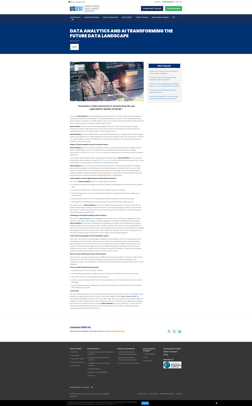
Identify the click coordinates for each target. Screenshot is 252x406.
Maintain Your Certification (97, 372)
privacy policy (119, 404)
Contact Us (75, 365)
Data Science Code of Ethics (129, 363)
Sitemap (179, 394)
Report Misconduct (167, 394)
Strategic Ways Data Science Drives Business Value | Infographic (162, 78)
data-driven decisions (95, 152)
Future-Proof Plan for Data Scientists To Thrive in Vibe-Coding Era (164, 72)
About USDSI (127, 17)
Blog (145, 357)
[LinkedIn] (179, 331)
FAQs (165, 354)
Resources (148, 361)
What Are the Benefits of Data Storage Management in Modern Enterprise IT (163, 97)
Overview (74, 352)
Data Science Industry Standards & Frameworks (128, 359)
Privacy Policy (153, 394)
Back (74, 47)
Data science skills (128, 296)
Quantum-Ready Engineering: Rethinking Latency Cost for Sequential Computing (164, 85)
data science (84, 218)
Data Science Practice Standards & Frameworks (128, 353)
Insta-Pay (91, 376)
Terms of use (142, 394)
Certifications (75, 17)
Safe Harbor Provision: (79, 387)
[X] (174, 331)
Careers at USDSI (77, 359)
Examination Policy (92, 17)
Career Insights (149, 354)
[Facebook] (169, 331)
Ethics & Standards (110, 17)
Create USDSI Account (152, 8)
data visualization (104, 160)
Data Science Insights (160, 17)
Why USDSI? (75, 355)
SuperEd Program (94, 369)
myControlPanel (173, 8)
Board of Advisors (77, 362)
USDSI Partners (142, 17)
